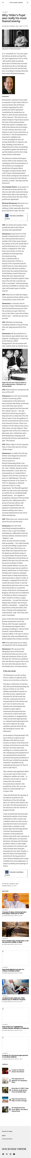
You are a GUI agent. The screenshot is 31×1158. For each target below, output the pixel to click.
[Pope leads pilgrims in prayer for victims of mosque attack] (15, 958)
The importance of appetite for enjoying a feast (19, 1080)
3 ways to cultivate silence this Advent (18, 1071)
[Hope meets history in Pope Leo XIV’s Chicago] (5, 1100)
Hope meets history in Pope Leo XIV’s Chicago (19, 1100)
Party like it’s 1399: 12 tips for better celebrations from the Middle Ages (20, 1090)
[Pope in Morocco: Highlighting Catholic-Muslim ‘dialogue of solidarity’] (15, 1015)
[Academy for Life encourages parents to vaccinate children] (15, 1044)
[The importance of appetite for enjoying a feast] (5, 1080)
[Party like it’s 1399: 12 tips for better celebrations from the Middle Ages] (5, 1090)
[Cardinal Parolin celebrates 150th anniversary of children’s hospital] (15, 986)
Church (5, 12)
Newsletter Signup (7, 1131)
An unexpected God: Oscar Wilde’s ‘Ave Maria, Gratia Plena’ (20, 1109)
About (4, 1135)
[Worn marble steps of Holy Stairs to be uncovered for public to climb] (15, 929)
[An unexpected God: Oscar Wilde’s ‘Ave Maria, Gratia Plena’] (5, 1109)
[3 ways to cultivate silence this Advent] (5, 1071)
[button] (3, 3)
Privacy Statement (7, 1139)
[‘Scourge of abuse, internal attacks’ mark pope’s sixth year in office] (15, 900)
